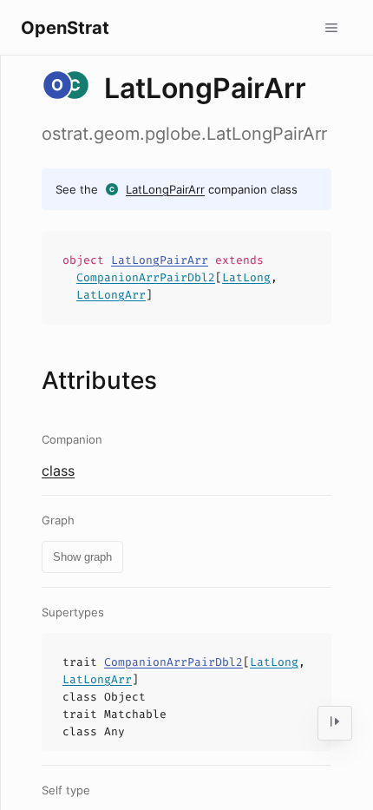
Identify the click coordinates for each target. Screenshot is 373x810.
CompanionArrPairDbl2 (145, 277)
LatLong (246, 277)
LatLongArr (111, 294)
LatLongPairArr (165, 189)
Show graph (82, 556)
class (58, 470)
